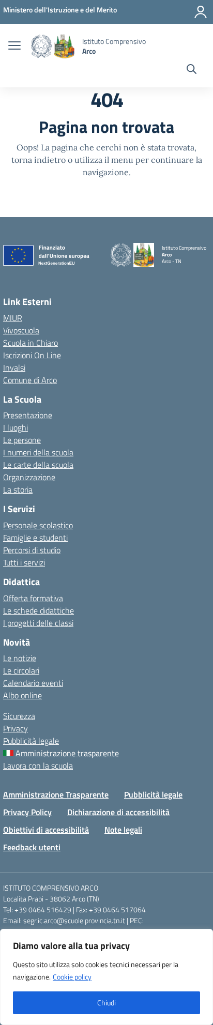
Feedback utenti (31, 847)
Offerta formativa (33, 598)
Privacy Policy (27, 812)
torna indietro (38, 160)
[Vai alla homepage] (52, 46)
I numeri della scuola (38, 452)
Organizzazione (29, 477)
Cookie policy (72, 976)
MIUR (12, 318)
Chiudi (106, 1002)
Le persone (22, 440)
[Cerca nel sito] (192, 70)
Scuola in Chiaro (30, 342)
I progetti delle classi (38, 623)
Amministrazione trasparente (67, 753)
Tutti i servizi (24, 562)
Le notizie (19, 658)
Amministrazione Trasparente (56, 794)
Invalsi (14, 367)
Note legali (123, 829)
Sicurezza (19, 716)
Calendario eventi (33, 683)
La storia (18, 489)
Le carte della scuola (38, 464)
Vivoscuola (21, 330)
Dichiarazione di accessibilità (118, 812)
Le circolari (21, 670)
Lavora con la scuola (38, 765)
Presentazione (27, 415)
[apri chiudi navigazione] (14, 46)
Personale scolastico (38, 525)
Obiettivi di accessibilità (46, 829)
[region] (106, 977)
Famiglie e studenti (35, 537)
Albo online (22, 695)
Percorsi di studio (31, 550)
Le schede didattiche (38, 610)
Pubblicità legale (31, 741)
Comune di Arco (30, 380)
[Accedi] (200, 12)
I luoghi (15, 427)
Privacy (15, 728)
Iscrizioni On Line (32, 355)
